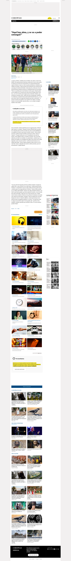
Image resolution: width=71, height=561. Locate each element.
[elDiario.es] (18, 550)
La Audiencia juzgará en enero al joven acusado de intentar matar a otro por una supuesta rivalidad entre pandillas (34, 466)
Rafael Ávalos (14, 451)
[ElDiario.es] (56, 20)
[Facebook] (31, 41)
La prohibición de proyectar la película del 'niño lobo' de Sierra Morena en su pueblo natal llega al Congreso (18, 403)
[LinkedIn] (37, 41)
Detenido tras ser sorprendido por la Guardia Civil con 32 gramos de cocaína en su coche (53, 144)
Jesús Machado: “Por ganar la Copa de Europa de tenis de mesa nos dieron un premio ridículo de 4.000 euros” (49, 281)
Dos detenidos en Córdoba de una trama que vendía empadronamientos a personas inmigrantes (53, 131)
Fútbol (18, 208)
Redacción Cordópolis (30, 420)
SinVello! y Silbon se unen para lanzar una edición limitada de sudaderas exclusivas (48, 222)
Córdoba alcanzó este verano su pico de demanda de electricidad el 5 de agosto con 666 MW (34, 524)
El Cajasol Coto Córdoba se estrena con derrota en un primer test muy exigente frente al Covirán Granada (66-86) (34, 497)
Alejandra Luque (29, 468)
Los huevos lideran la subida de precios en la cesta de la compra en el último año (19, 465)
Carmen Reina (14, 405)
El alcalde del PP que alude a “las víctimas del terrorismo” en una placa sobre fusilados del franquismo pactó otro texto (19, 418)
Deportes (14, 21)
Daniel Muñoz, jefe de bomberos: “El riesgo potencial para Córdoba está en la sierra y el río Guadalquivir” (49, 269)
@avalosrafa (14, 424)
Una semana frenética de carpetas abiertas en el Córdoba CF (18, 511)
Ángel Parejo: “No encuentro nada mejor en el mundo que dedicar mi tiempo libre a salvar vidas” (49, 286)
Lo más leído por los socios (16, 390)
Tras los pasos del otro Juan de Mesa (34, 449)
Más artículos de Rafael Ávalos (17, 423)
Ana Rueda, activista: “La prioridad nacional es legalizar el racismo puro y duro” (49, 275)
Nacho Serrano (29, 499)
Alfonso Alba (35, 404)
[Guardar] (39, 41)
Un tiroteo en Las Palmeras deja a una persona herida (34, 511)
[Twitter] (35, 41)
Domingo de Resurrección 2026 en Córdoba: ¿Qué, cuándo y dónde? (19, 449)
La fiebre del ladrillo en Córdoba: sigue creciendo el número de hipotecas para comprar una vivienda (18, 540)
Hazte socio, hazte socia (19, 369)
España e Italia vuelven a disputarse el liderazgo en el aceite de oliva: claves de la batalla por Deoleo (34, 402)
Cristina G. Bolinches (30, 404)
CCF (15, 208)
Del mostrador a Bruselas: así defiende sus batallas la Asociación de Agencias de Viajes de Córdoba (48, 217)
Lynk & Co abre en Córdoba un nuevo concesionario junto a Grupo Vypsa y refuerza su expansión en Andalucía (49, 200)
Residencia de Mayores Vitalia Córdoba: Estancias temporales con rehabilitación (49, 206)
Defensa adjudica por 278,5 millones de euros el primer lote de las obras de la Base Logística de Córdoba (34, 481)
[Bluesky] (33, 41)
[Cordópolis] (18, 548)
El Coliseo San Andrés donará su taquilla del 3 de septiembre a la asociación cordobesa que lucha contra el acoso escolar (18, 497)
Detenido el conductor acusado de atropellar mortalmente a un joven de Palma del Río (53, 106)
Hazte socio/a (49, 18)
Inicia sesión (54, 18)
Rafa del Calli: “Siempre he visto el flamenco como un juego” (49, 264)
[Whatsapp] (29, 41)
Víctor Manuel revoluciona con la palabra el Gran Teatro (33, 436)
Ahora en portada (15, 453)
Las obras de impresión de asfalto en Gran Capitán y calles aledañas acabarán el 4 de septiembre (34, 540)
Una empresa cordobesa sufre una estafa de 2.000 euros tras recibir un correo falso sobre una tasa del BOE (53, 93)
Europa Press (50, 108)
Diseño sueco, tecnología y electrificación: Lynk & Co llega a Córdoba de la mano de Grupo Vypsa (49, 211)
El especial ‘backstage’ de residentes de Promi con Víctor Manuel (19, 436)
